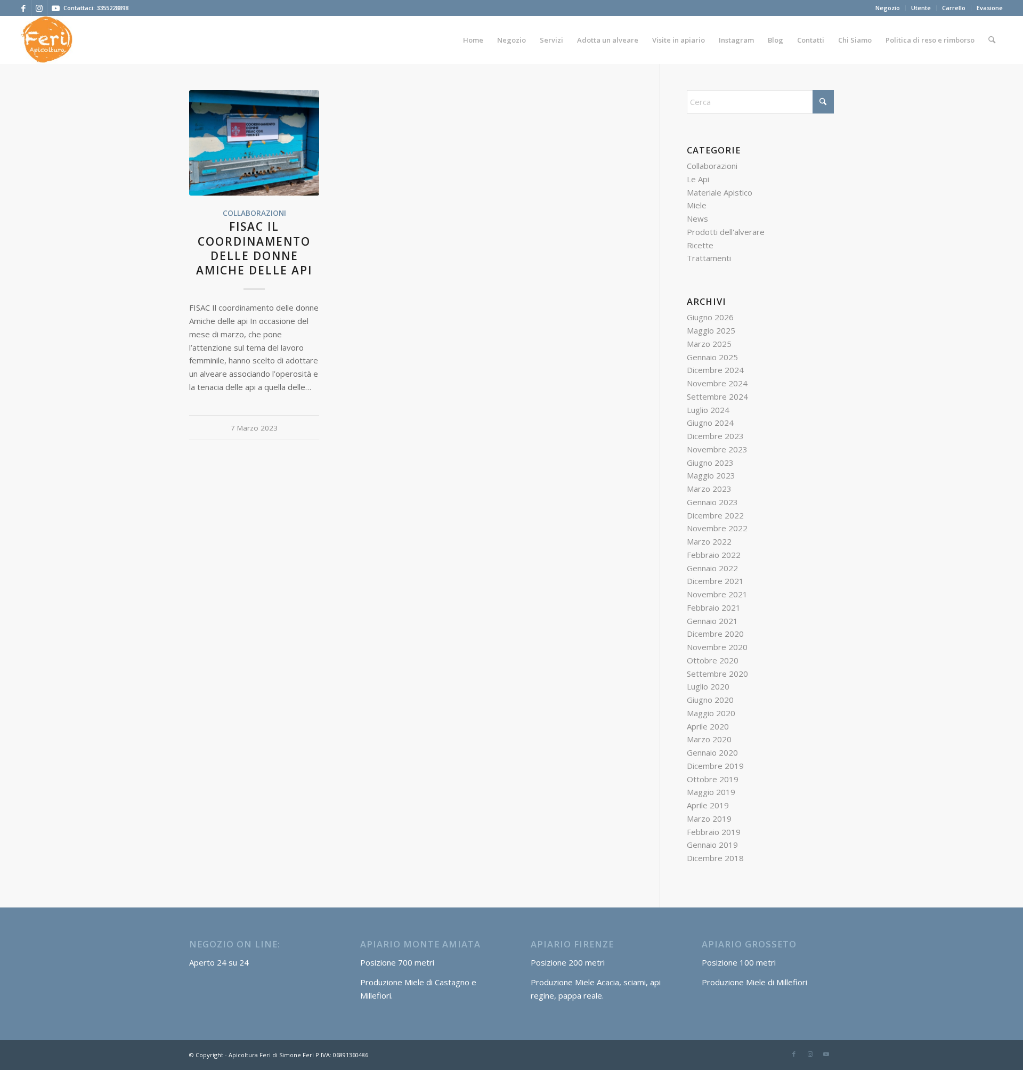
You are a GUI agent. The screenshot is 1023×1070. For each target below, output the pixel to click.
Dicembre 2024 (715, 369)
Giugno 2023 (710, 462)
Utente (921, 8)
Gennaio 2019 (712, 844)
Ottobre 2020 (712, 660)
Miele (697, 205)
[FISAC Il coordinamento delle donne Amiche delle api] (254, 143)
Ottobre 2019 (712, 779)
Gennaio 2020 (712, 752)
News (697, 218)
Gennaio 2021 (712, 620)
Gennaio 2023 (712, 502)
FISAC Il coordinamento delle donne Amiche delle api (254, 248)
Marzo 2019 (709, 818)
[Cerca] (991, 40)
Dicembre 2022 (715, 515)
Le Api (698, 179)
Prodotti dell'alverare (726, 231)
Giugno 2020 (710, 699)
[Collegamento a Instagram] (39, 8)
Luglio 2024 (708, 409)
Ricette (700, 245)
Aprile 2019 (708, 805)
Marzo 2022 (709, 541)
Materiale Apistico (719, 192)
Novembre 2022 (717, 528)
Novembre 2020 (717, 647)
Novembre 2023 (717, 449)
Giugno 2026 (710, 317)
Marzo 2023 (709, 488)
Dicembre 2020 (715, 633)
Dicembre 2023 (715, 436)
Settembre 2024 (717, 396)
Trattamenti (709, 258)
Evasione (990, 8)
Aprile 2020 (708, 726)
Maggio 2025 (711, 330)
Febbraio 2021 (714, 607)
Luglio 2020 (708, 686)
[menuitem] (888, 8)
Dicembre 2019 (715, 765)
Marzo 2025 (709, 343)
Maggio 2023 (711, 475)
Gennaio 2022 (712, 568)
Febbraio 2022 (714, 554)
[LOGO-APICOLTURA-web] (46, 40)
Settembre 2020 (717, 673)
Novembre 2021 (717, 594)
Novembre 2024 (717, 383)
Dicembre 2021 (715, 580)
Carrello (953, 8)
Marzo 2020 (709, 739)
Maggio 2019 (711, 792)
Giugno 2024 (710, 422)
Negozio (887, 8)
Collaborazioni (254, 213)
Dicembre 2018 (715, 858)
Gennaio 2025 (712, 357)
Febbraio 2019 (714, 831)
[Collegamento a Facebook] (23, 8)
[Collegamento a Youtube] (55, 8)
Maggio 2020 (711, 713)
